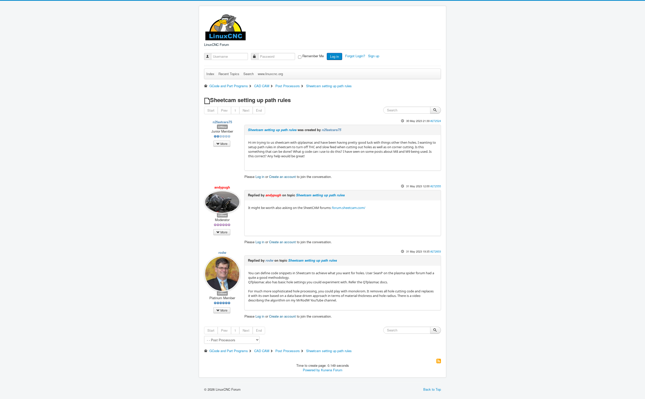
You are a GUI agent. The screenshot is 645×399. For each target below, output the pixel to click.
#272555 (435, 186)
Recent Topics (228, 73)
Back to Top (432, 389)
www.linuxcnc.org (270, 73)
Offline (222, 127)
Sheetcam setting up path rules (272, 129)
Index (210, 73)
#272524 (435, 121)
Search (248, 73)
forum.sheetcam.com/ (348, 207)
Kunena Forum (331, 369)
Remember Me (313, 56)
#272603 (435, 251)
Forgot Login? (355, 55)
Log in (334, 56)
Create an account (282, 176)
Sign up (374, 55)
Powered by (311, 369)
